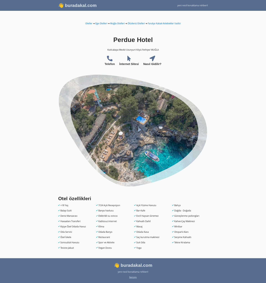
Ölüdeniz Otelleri (136, 23)
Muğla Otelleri (117, 23)
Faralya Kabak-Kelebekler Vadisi (164, 23)
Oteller (88, 23)
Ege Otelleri (101, 23)
